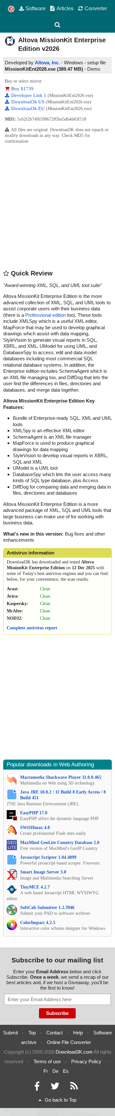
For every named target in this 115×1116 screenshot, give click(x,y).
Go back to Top (60, 1100)
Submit (10, 1032)
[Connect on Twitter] (55, 1087)
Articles (65, 8)
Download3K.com (74, 1052)
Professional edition (45, 315)
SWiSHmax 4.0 (35, 827)
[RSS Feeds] (74, 1087)
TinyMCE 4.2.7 (35, 887)
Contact (54, 1032)
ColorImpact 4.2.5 (37, 922)
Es (66, 1071)
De (55, 1071)
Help (78, 1032)
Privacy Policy (86, 1061)
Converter (96, 8)
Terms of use (47, 1061)
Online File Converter (69, 1042)
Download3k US (28, 101)
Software (36, 8)
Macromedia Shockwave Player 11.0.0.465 (60, 777)
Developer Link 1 (29, 95)
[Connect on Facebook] (37, 1087)
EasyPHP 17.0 (33, 812)
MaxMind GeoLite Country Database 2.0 (59, 842)
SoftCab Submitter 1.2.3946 (47, 907)
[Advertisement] (57, 206)
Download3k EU (28, 108)
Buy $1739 (22, 88)
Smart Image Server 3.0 (43, 872)
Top (32, 1032)
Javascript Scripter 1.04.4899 (48, 857)
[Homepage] (11, 9)
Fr (45, 1071)
